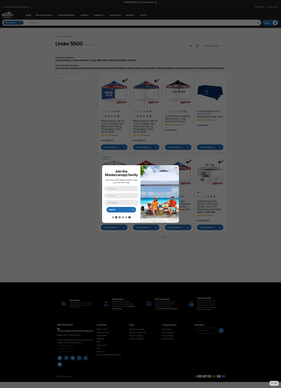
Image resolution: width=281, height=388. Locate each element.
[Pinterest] (120, 217)
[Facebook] (116, 217)
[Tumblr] (126, 217)
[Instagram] (123, 217)
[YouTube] (129, 217)
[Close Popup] (176, 167)
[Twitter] (113, 217)
